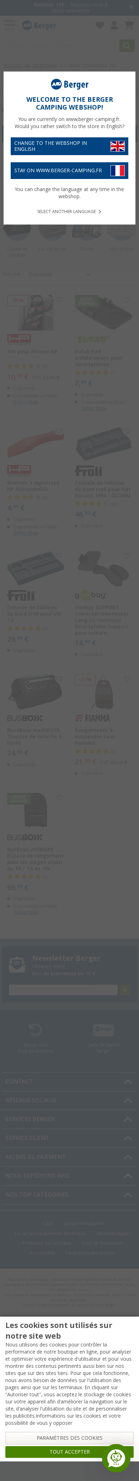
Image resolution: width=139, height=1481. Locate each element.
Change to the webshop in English (50, 146)
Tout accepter (70, 1452)
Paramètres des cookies (70, 1438)
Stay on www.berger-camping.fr (58, 170)
